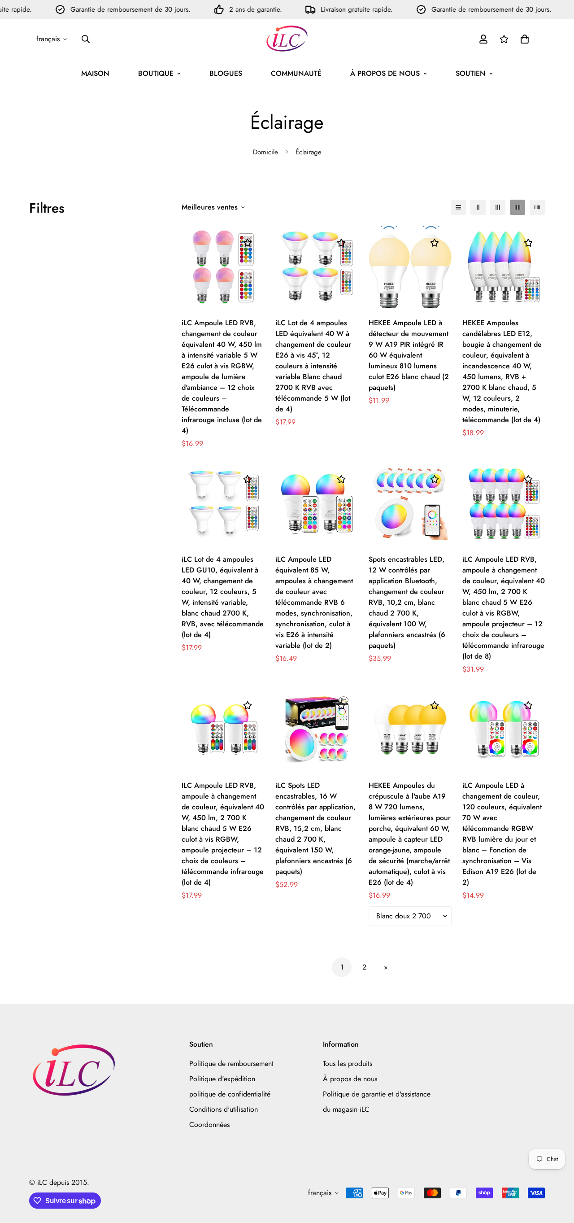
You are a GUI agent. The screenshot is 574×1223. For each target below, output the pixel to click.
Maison (95, 73)
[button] (524, 39)
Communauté (296, 73)
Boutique (156, 73)
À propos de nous (350, 1079)
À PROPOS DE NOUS (385, 73)
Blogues (225, 73)
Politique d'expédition (222, 1079)
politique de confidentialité (229, 1094)
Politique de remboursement (231, 1063)
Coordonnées (209, 1124)
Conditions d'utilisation (223, 1109)
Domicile (265, 152)
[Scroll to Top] (556, 1174)
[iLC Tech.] (287, 39)
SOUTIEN (471, 73)
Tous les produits (347, 1063)
